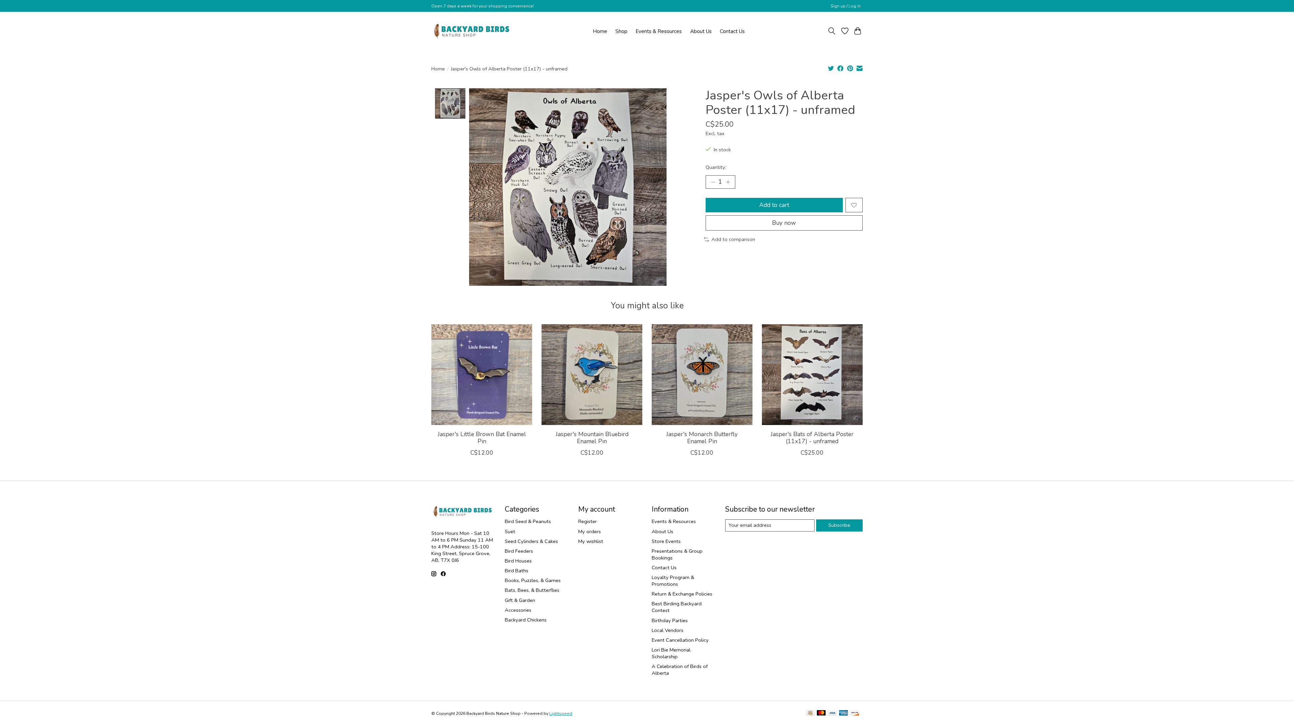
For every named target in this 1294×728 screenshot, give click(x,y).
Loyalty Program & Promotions (673, 580)
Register (587, 521)
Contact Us (732, 31)
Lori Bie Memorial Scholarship (671, 653)
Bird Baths (516, 570)
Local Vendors (667, 630)
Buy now (784, 223)
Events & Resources (659, 31)
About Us (701, 31)
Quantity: (716, 167)
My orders (589, 531)
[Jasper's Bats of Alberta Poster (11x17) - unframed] (812, 374)
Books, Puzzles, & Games (533, 580)
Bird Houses (518, 560)
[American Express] (843, 713)
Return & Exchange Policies (682, 593)
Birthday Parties (670, 620)
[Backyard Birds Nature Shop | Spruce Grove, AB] (472, 31)
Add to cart (774, 205)
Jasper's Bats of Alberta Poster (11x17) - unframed (812, 437)
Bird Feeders (519, 551)
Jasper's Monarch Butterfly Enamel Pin (702, 437)
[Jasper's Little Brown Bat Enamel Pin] (481, 374)
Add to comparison (733, 239)
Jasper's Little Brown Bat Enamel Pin (482, 437)
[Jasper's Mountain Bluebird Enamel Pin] (592, 374)
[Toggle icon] (832, 31)
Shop (621, 31)
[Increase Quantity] (728, 182)
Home (600, 31)
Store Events (666, 541)
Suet (510, 531)
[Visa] (832, 713)
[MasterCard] (821, 713)
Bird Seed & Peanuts (528, 521)
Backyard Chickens (526, 619)
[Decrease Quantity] (713, 182)
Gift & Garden (520, 600)
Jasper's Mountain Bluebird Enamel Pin (592, 437)
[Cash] (810, 713)
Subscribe (839, 525)
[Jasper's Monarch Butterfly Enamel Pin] (702, 374)
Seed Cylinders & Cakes (531, 541)
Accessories (518, 610)
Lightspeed (560, 713)
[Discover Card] (855, 713)
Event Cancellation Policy (680, 640)
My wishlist (590, 541)
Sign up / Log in (846, 6)
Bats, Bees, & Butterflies (532, 590)
